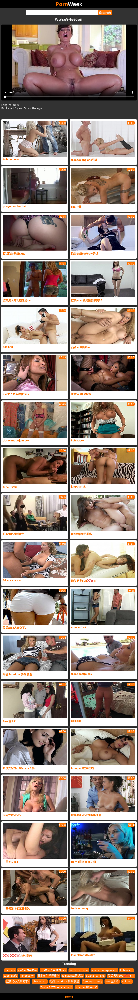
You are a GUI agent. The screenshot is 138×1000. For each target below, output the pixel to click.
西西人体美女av (27, 970)
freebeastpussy (92, 981)
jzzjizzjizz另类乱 (72, 975)
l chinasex (126, 970)
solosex (127, 981)
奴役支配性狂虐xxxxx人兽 (56, 987)
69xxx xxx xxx (95, 975)
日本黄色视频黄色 (48, 975)
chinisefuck (40, 981)
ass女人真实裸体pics (53, 970)
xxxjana (10, 970)
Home (69, 996)
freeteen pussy (78, 970)
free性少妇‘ (112, 981)
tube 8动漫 (11, 975)
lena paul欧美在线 (86, 987)
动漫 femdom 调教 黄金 (64, 981)
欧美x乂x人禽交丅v (17, 981)
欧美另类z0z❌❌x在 (121, 975)
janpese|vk (27, 975)
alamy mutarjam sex (104, 970)
